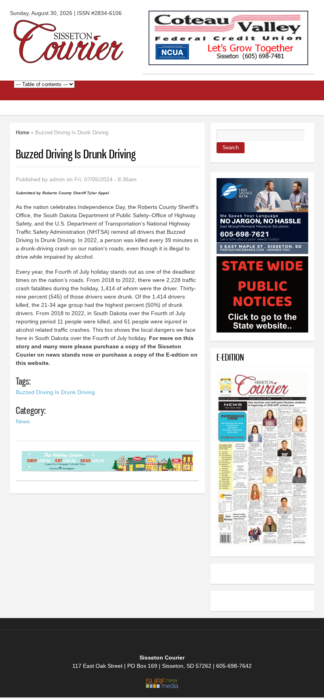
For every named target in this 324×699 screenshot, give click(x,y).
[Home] (69, 60)
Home (22, 132)
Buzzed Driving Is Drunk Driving (55, 392)
